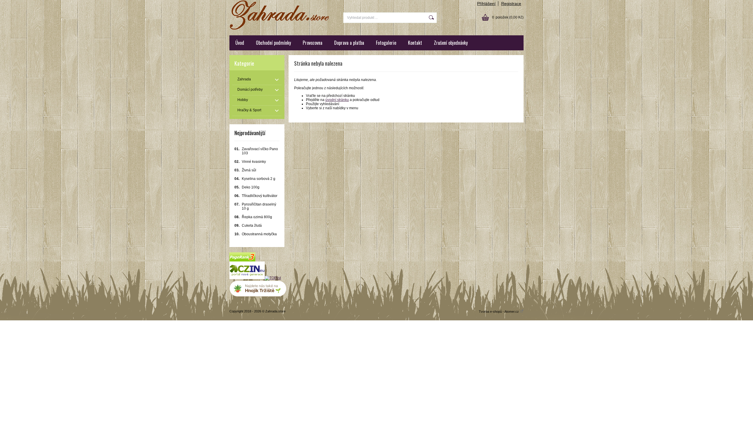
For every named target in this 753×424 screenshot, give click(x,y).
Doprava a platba (349, 42)
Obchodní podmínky (273, 42)
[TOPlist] (273, 278)
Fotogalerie (386, 42)
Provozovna (312, 42)
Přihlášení (486, 3)
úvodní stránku (337, 100)
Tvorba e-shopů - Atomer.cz (499, 311)
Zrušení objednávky (451, 42)
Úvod (239, 42)
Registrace (511, 3)
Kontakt (415, 42)
